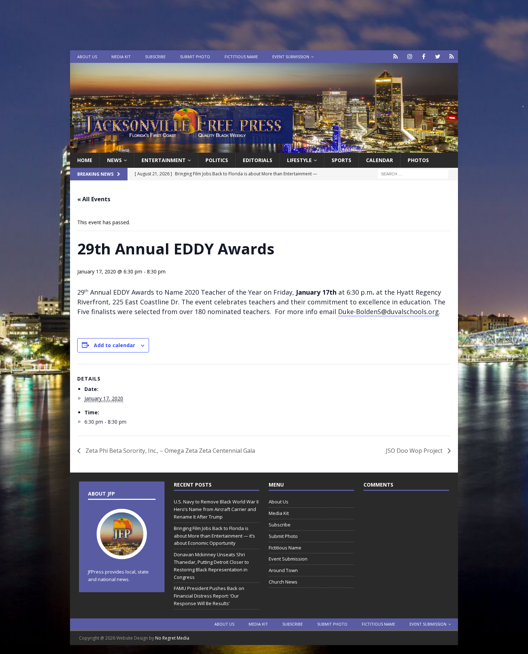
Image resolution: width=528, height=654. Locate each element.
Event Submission (290, 56)
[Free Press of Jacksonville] (264, 148)
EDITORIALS (257, 160)
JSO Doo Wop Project (415, 451)
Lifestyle (299, 160)
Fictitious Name (241, 56)
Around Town (283, 570)
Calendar (379, 160)
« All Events (93, 199)
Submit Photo (195, 56)
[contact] (395, 56)
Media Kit (121, 56)
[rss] (451, 56)
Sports (341, 160)
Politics (216, 160)
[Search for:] (413, 173)
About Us (87, 56)
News (114, 160)
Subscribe (155, 56)
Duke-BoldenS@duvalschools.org (388, 311)
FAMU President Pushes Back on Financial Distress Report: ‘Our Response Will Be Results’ (209, 596)
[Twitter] (437, 56)
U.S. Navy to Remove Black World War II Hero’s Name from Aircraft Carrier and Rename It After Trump (216, 509)
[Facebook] (423, 56)
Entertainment (164, 160)
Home (84, 160)
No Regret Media (172, 638)
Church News (283, 582)
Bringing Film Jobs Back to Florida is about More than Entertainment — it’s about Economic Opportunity (214, 536)
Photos (418, 160)
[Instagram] (409, 56)
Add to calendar (114, 345)
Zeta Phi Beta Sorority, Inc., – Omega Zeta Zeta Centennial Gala (169, 451)
